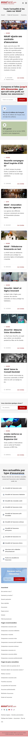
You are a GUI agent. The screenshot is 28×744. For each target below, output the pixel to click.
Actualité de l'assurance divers (13, 543)
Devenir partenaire (6, 599)
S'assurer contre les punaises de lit (10, 666)
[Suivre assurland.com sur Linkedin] (6, 709)
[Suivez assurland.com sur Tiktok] (14, 709)
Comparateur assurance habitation (10, 630)
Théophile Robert (9, 79)
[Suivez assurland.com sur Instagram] (11, 709)
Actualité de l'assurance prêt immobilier (13, 514)
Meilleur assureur (5, 674)
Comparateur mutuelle (7, 634)
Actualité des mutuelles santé (13, 501)
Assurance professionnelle (8, 689)
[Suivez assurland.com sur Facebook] (2, 709)
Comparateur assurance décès (9, 654)
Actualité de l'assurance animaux (14, 522)
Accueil (3, 15)
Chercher (22, 408)
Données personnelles (17, 715)
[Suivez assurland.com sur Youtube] (9, 709)
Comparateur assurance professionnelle (11, 658)
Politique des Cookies (6, 718)
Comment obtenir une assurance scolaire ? (12, 670)
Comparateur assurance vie (8, 650)
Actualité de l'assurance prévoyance (12, 529)
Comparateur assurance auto (8, 626)
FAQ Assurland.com (6, 619)
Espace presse (5, 611)
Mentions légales (5, 715)
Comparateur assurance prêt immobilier (11, 642)
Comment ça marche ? (7, 595)
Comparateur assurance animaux (9, 646)
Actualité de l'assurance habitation (15, 494)
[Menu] (26, 3)
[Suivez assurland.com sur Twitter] (4, 709)
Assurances (4, 607)
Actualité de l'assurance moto (13, 507)
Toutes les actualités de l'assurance (12, 559)
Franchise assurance (6, 681)
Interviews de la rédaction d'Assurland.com (12, 550)
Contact (3, 615)
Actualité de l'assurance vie (13, 537)
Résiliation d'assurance (7, 693)
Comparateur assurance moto (9, 638)
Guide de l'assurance (12, 15)
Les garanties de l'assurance (8, 685)
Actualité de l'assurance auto (13, 488)
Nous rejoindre (5, 603)
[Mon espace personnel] (23, 3)
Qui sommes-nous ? (6, 591)
